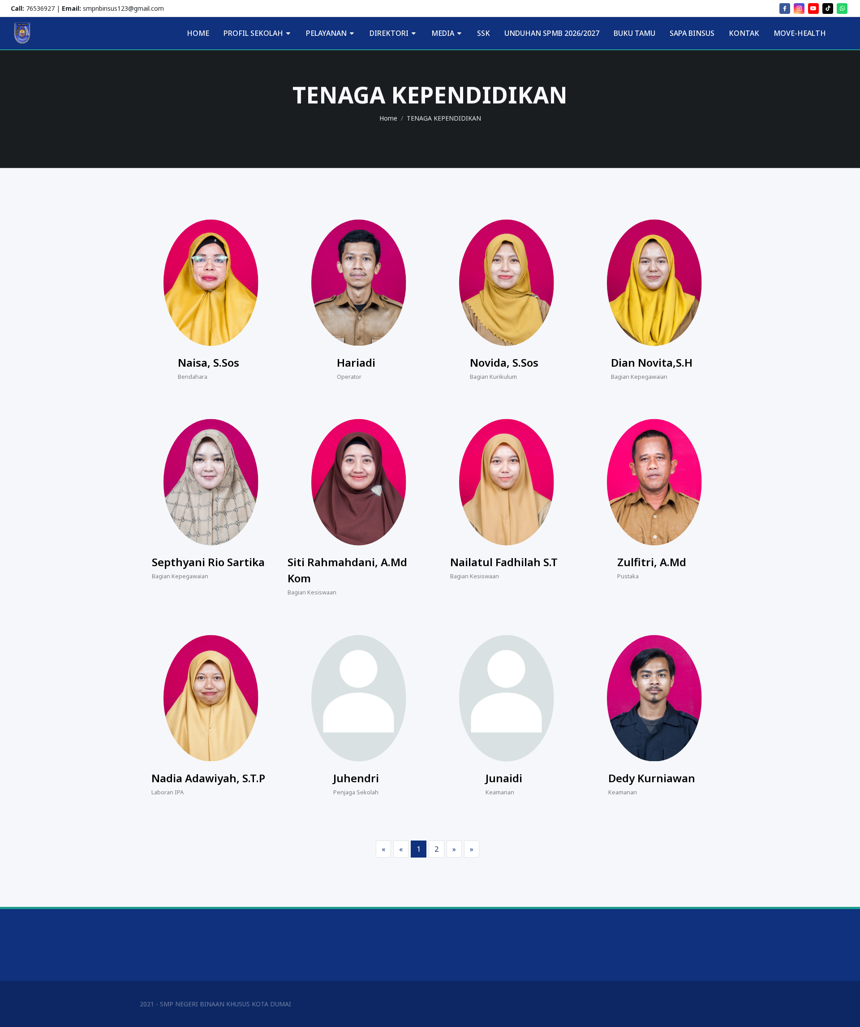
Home (388, 118)
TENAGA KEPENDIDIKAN (444, 118)
